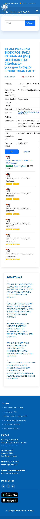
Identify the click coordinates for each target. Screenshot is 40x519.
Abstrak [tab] (27, 151)
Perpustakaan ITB (10, 412)
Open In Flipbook (20, 166)
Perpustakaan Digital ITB (15, 13)
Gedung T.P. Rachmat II (9, 445)
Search (31, 23)
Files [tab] (11, 151)
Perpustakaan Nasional (12, 424)
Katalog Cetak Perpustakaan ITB (15, 416)
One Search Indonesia (11, 428)
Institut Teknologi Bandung (13, 408)
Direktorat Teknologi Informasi (15, 420)
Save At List (29, 77)
